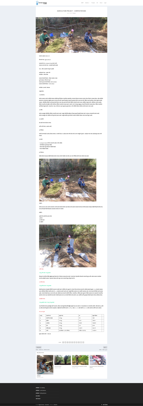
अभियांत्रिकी (38, 375)
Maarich (55, 404)
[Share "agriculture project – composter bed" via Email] (81, 342)
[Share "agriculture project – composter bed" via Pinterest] (72, 342)
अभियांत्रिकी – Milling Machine (41, 393)
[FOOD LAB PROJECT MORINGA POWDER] (80, 360)
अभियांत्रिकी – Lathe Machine (41, 390)
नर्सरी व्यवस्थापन (38, 398)
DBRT (82, 2)
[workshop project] (62, 360)
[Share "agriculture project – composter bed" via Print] (83, 342)
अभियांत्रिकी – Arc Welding (40, 387)
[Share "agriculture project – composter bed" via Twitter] (65, 342)
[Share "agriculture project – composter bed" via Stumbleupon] (79, 342)
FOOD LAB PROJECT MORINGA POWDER (79, 366)
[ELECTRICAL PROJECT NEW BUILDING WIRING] (98, 360)
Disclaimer (47, 404)
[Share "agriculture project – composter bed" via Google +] (68, 342)
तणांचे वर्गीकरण (38, 395)
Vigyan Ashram (41, 404)
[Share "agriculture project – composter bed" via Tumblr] (70, 342)
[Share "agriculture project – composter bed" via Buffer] (76, 342)
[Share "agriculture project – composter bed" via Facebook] (63, 342)
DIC (97, 2)
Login (105, 2)
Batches (87, 2)
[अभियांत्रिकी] (45, 364)
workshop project (57, 366)
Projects (93, 2)
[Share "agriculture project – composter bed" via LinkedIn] (74, 342)
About (101, 2)
